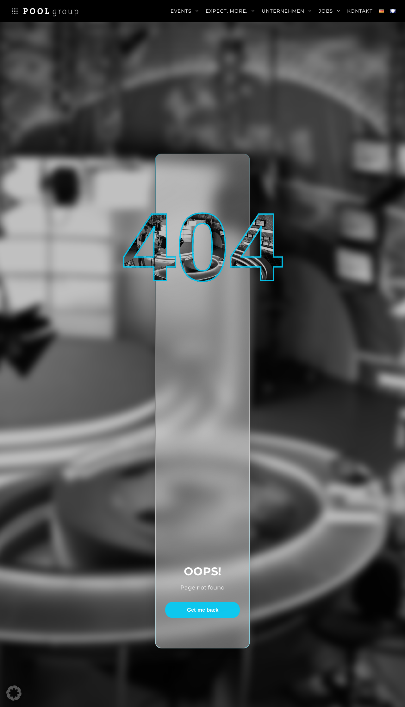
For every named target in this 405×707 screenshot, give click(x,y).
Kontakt (360, 11)
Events (181, 11)
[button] (14, 693)
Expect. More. (226, 11)
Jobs (326, 11)
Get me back (202, 610)
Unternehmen (283, 11)
